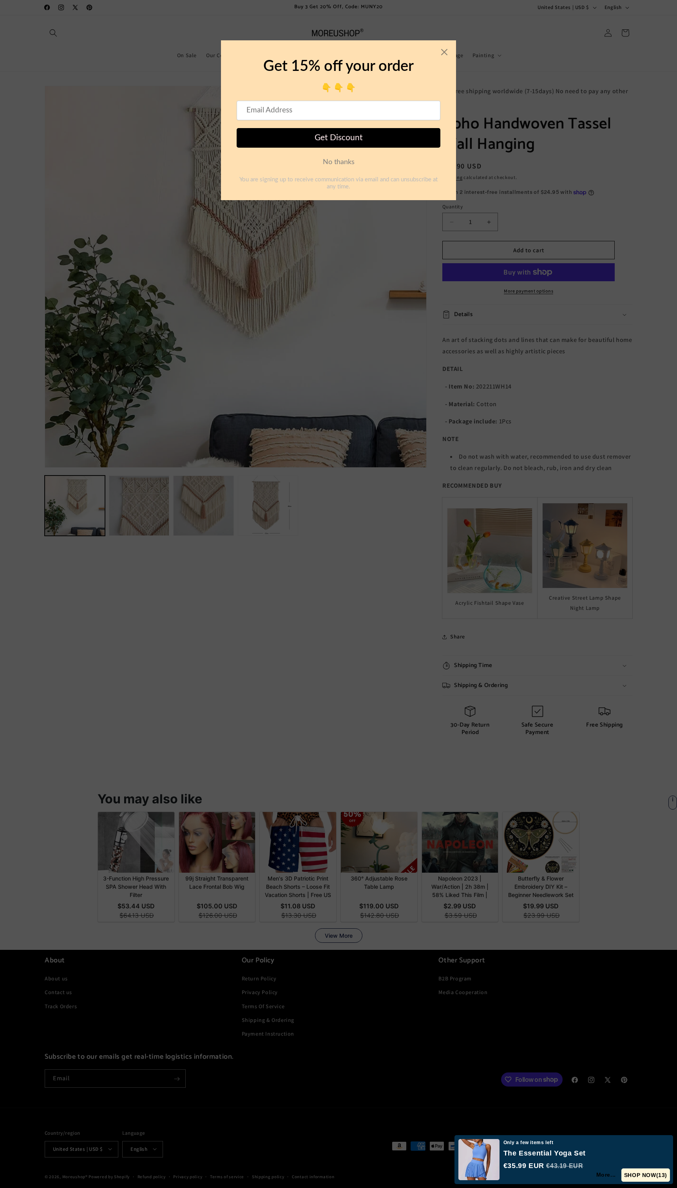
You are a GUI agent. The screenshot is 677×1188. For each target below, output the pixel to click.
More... (606, 1175)
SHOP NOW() (645, 1175)
